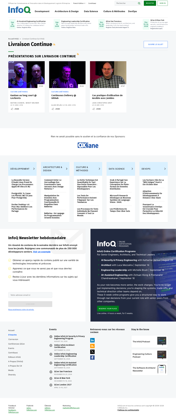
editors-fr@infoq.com (50, 409)
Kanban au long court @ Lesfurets (23, 97)
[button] (30, 304)
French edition (78, 3)
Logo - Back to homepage (19, 9)
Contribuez (13, 353)
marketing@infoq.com (71, 408)
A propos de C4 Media (15, 368)
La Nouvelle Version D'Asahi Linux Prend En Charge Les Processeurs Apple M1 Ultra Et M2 (22, 183)
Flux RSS (55, 44)
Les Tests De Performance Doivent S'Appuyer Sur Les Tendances (87, 198)
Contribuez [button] (92, 3)
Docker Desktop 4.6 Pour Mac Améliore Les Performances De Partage (22, 207)
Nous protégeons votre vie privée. (21, 309)
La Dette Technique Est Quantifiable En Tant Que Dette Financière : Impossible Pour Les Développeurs (87, 184)
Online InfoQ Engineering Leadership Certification (65, 355)
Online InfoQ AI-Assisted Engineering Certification (65, 364)
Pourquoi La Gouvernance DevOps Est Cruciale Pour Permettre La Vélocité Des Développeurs (153, 209)
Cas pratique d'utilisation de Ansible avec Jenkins (107, 97)
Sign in (163, 3)
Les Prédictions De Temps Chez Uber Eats (120, 210)
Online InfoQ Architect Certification (64, 346)
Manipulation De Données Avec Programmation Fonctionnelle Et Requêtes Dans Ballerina (51, 201)
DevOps (132, 11)
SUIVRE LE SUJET (155, 44)
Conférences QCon (16, 344)
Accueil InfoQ (13, 39)
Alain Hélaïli (56, 105)
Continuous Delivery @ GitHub (63, 97)
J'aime (16, 109)
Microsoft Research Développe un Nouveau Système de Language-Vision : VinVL (120, 198)
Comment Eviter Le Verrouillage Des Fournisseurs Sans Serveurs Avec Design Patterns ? (54, 184)
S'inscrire (12, 335)
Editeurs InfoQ (14, 357)
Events (11, 348)
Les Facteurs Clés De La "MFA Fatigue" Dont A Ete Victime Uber (153, 182)
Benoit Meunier (32, 103)
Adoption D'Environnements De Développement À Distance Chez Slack (152, 194)
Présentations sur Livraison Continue (42, 56)
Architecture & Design (67, 11)
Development (42, 11)
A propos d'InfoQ (15, 361)
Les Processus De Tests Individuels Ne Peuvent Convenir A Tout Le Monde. (87, 212)
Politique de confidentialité (128, 410)
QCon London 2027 (63, 385)
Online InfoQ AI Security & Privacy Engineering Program (69, 337)
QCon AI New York (62, 378)
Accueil (11, 330)
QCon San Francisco (63, 371)
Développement (20, 169)
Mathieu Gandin (17, 103)
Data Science (91, 11)
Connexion (13, 339)
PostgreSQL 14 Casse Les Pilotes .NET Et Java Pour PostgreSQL (22, 195)
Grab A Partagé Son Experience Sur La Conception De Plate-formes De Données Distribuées (119, 184)
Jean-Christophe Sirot (102, 103)
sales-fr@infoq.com (32, 409)
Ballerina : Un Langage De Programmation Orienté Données (54, 215)
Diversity (12, 375)
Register (150, 3)
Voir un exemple (42, 251)
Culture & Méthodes (114, 11)
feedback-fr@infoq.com (13, 411)
